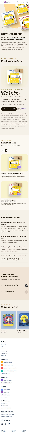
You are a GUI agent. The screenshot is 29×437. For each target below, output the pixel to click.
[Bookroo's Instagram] (2, 424)
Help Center (4, 351)
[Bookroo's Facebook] (5, 424)
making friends (5, 49)
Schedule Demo (5, 395)
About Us (3, 344)
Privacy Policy (24, 431)
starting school (13, 49)
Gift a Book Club (5, 373)
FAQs (2, 349)
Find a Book (4, 403)
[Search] (27, 2)
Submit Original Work (6, 416)
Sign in (22, 2)
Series (19, 166)
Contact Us (4, 353)
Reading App (4, 405)
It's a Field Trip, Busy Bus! (15, 39)
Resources (4, 397)
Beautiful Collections (6, 383)
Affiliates (3, 355)
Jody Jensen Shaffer (8, 97)
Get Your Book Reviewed (7, 414)
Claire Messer (19, 97)
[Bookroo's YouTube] (9, 424)
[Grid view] (6, 150)
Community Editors (6, 408)
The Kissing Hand (22, 330)
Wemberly (4, 330)
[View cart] (17, 2)
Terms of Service (14, 431)
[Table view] (2, 150)
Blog (2, 346)
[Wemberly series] (8, 320)
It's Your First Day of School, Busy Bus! (10, 93)
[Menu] (2, 2)
